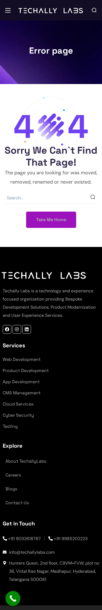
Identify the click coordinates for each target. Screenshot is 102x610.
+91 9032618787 (24, 538)
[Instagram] (17, 329)
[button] (94, 10)
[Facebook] (7, 329)
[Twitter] (26, 329)
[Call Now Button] (12, 598)
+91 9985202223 (71, 538)
